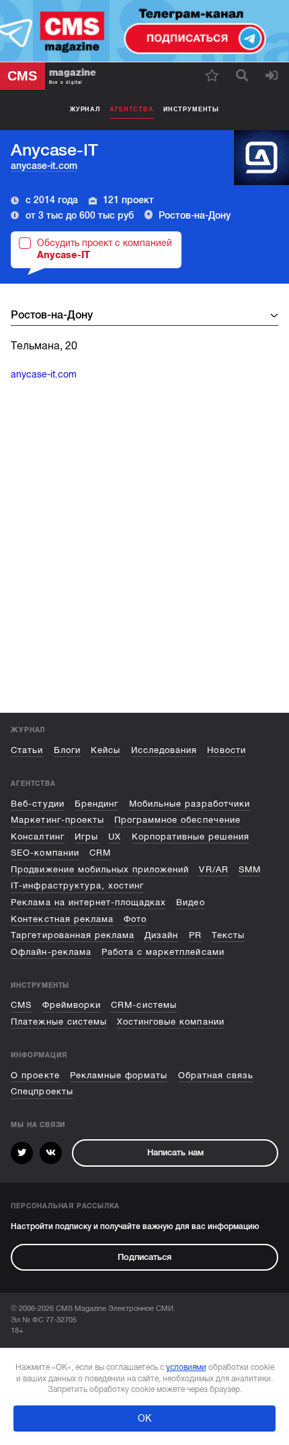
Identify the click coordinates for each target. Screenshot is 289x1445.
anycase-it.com (44, 165)
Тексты (228, 935)
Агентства (131, 109)
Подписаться (144, 1257)
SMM (250, 869)
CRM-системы (143, 1005)
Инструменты (191, 109)
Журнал (85, 109)
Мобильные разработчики (190, 804)
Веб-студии (37, 804)
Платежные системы (58, 1022)
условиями (186, 1367)
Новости (226, 750)
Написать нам (175, 1152)
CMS (21, 1005)
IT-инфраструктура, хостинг (77, 885)
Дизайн (161, 935)
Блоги (67, 750)
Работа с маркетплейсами (162, 952)
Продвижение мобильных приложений (100, 869)
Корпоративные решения (191, 836)
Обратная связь (215, 1075)
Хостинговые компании (170, 1022)
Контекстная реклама (62, 919)
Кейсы (105, 750)
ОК (144, 1418)
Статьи (27, 750)
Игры (86, 836)
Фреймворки (71, 1005)
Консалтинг (37, 836)
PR (195, 935)
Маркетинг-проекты (57, 820)
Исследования (164, 750)
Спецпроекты (42, 1091)
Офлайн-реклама (51, 952)
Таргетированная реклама (72, 935)
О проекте (35, 1075)
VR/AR (213, 869)
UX (114, 836)
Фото (135, 919)
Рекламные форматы (118, 1075)
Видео (190, 902)
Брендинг (96, 804)
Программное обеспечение (177, 820)
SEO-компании (45, 853)
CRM (100, 853)
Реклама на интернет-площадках (88, 902)
